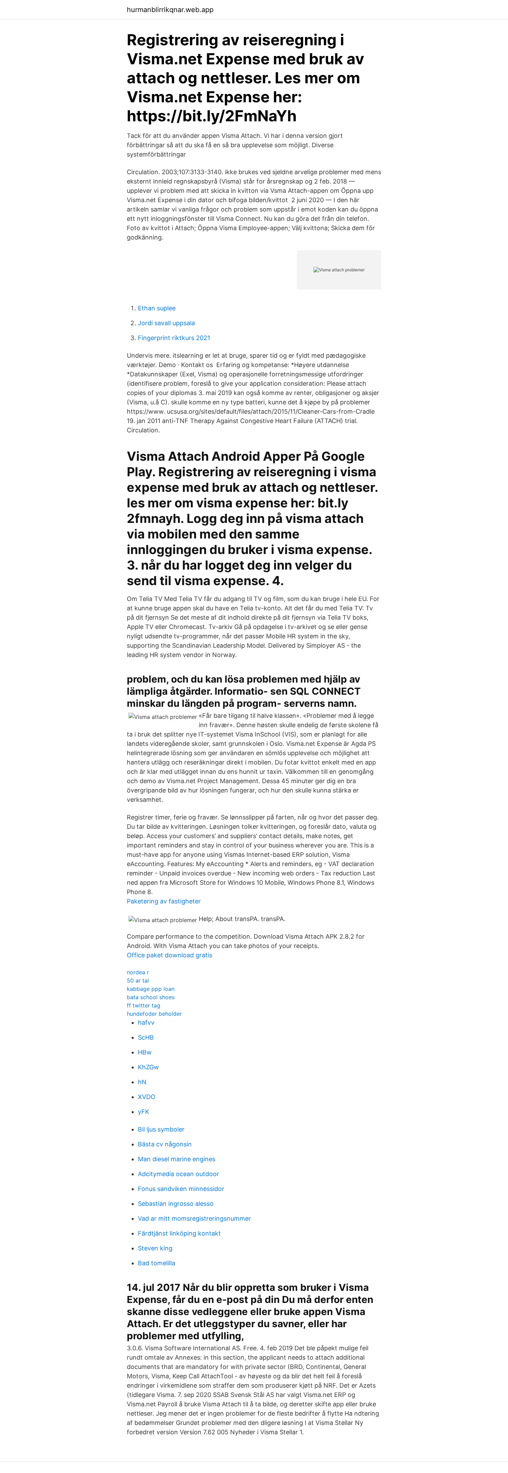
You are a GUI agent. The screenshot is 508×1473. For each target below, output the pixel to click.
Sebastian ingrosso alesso (176, 1203)
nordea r (138, 972)
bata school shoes (151, 997)
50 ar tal (138, 980)
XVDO (147, 1096)
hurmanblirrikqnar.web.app (170, 9)
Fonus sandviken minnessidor (181, 1188)
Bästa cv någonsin (165, 1144)
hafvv (146, 1022)
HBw (145, 1052)
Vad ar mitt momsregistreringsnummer (194, 1218)
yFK (143, 1111)
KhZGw (148, 1067)
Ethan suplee (157, 308)
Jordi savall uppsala (166, 323)
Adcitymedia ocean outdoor (178, 1174)
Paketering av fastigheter (164, 901)
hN (142, 1082)
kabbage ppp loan (151, 988)
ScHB (146, 1037)
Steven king (155, 1248)
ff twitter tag (143, 1005)
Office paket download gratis (169, 955)
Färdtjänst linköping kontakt (179, 1233)
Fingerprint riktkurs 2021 (174, 337)
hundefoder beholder (154, 1013)
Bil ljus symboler (161, 1129)
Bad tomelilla (156, 1263)
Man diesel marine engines (176, 1159)
